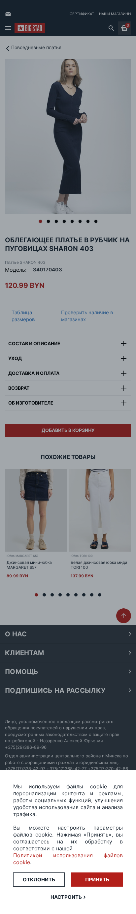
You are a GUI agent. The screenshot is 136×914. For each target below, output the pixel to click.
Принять (97, 879)
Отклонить (39, 879)
